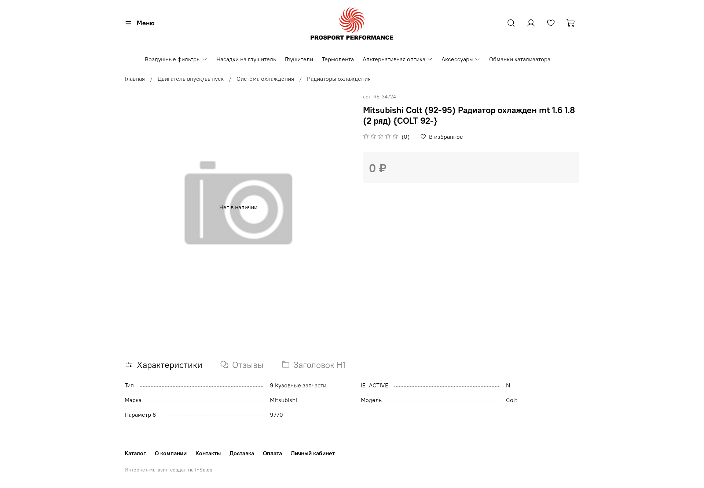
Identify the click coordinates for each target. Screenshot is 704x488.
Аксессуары (457, 59)
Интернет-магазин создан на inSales (168, 469)
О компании (171, 453)
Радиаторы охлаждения (339, 78)
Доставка (242, 453)
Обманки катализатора (519, 59)
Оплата (272, 453)
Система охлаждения (265, 78)
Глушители (299, 59)
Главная (135, 78)
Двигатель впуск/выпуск (191, 78)
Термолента (338, 59)
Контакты (208, 453)
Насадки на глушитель (246, 59)
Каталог (135, 453)
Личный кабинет (313, 453)
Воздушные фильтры (173, 59)
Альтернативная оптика (394, 59)
